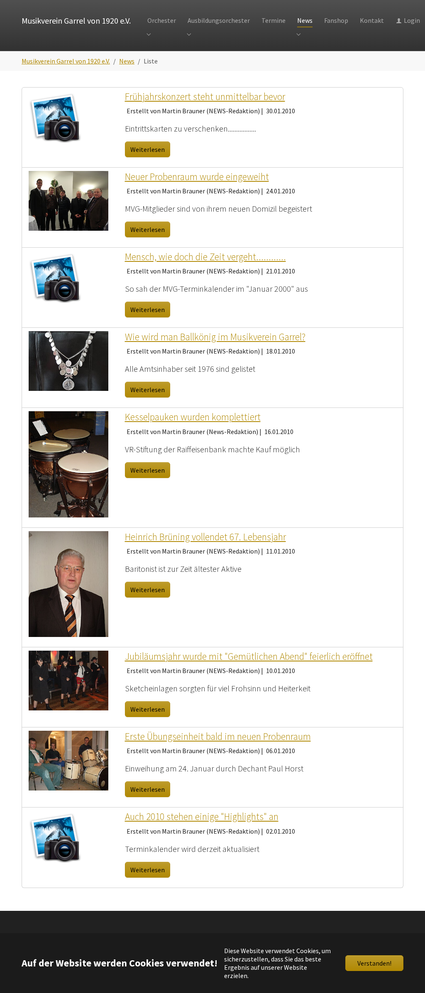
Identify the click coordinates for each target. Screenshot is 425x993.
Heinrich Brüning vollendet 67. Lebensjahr (205, 537)
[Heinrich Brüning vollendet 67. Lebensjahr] (68, 583)
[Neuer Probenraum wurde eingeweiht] (68, 200)
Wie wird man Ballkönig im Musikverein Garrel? (215, 337)
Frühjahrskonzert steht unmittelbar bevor (205, 96)
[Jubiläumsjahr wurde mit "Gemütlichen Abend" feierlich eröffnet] (68, 680)
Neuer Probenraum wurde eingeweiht (197, 177)
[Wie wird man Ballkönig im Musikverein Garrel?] (68, 360)
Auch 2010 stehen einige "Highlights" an (201, 816)
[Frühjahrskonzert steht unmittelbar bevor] (55, 116)
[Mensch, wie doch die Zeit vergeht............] (55, 277)
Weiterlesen (147, 149)
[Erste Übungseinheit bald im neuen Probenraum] (68, 760)
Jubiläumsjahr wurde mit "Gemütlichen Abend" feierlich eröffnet (249, 656)
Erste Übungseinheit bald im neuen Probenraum (218, 736)
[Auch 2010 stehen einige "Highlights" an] (55, 836)
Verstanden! (374, 963)
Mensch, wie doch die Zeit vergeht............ (205, 257)
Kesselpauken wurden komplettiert (193, 417)
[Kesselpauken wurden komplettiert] (68, 463)
